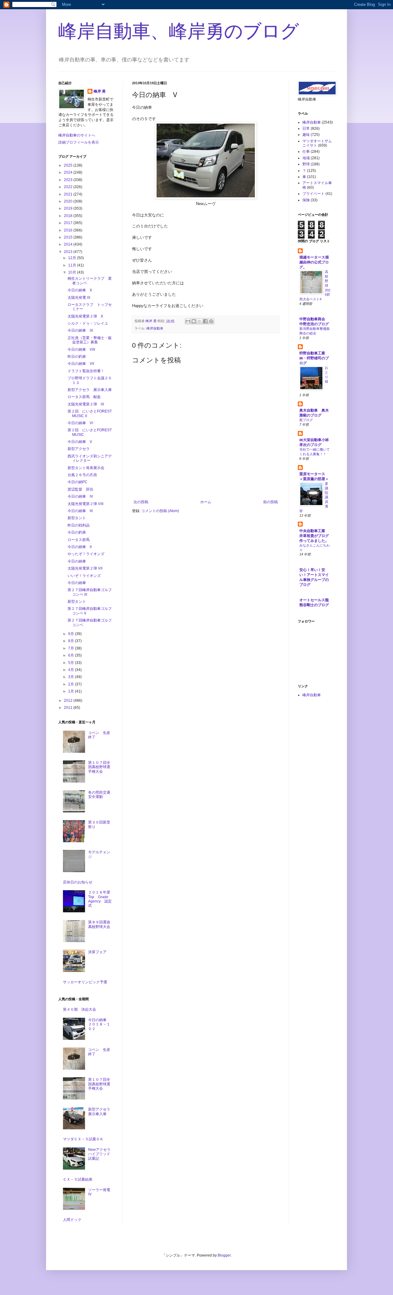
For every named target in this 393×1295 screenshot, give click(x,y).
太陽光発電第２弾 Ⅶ (85, 568)
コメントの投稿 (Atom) (160, 511)
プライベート (313, 193)
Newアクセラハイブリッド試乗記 (99, 1154)
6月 (71, 655)
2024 (68, 172)
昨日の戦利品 (79, 525)
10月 (72, 272)
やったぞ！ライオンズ (86, 554)
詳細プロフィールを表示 (78, 142)
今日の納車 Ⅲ (80, 511)
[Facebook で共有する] (205, 321)
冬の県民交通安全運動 (99, 794)
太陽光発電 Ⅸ (79, 297)
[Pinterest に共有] (211, 321)
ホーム (205, 502)
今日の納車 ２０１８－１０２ (99, 1024)
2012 (68, 700)
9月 (71, 634)
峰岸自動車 (154, 328)
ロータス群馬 (79, 540)
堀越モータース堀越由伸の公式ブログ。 (314, 262)
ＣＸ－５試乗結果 (77, 1179)
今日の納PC (78, 482)
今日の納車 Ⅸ (80, 330)
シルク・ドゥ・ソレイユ (88, 323)
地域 (306, 158)
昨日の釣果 (77, 356)
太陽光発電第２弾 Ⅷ (85, 504)
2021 (68, 194)
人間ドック (72, 1220)
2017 (68, 223)
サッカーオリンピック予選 (85, 982)
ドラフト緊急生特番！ (86, 371)
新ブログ (306, 420)
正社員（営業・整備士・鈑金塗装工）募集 (90, 340)
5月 (71, 663)
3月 (71, 677)
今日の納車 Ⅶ (81, 363)
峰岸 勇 (100, 91)
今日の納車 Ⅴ (80, 442)
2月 (71, 684)
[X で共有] (199, 321)
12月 (72, 258)
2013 (68, 252)
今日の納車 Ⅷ (81, 349)
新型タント (77, 518)
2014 (68, 244)
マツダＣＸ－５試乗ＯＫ (83, 1139)
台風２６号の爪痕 (82, 475)
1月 (71, 691)
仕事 (306, 151)
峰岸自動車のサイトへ (76, 135)
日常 (306, 128)
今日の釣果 (77, 532)
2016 (68, 230)
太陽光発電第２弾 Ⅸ (86, 404)
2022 (68, 187)
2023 (68, 180)
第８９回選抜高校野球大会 (99, 924)
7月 (71, 648)
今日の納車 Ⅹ (80, 290)
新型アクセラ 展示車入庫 (90, 390)
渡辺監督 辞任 (80, 489)
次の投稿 (141, 502)
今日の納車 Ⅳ (80, 496)
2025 (68, 165)
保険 (306, 200)
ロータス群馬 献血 (84, 397)
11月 (72, 265)
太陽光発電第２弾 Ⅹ (85, 316)
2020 (68, 201)
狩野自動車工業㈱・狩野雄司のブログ (314, 358)
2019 (68, 208)
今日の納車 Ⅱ (80, 547)
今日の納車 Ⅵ (80, 423)
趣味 (306, 134)
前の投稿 (270, 502)
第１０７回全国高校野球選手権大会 (99, 767)
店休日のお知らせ (77, 882)
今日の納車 (77, 561)
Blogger (224, 1255)
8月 (71, 641)
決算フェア (97, 952)
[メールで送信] (188, 321)
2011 (68, 707)
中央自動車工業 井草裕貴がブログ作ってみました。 (314, 536)
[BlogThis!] (194, 321)
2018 (68, 216)
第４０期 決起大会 (79, 1009)
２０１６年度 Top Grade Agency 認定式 (101, 899)
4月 (71, 670)
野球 (306, 164)
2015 (68, 237)
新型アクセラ (79, 449)
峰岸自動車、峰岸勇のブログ (178, 31)
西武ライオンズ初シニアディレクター (90, 458)
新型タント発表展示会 (86, 468)
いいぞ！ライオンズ (84, 576)
